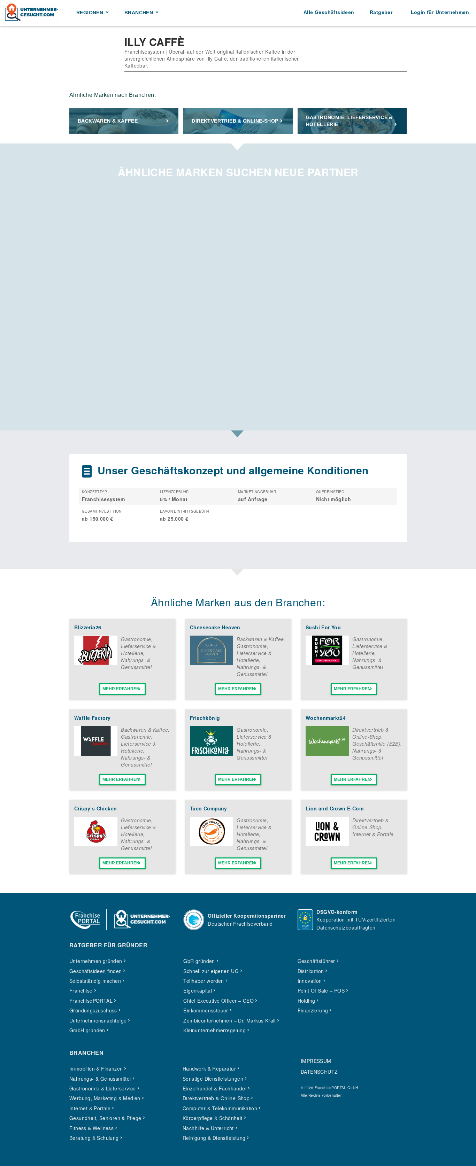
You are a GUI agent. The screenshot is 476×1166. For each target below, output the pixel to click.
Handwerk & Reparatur (209, 1068)
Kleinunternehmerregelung (214, 1030)
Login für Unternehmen (440, 12)
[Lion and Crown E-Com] (327, 844)
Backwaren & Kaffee (108, 121)
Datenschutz (319, 1071)
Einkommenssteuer (205, 1010)
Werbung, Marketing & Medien (104, 1098)
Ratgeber (381, 12)
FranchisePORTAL (91, 1000)
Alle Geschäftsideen (329, 12)
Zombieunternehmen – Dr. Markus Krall (229, 1020)
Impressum (316, 1060)
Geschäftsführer (316, 960)
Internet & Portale (372, 834)
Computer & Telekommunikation (220, 1108)
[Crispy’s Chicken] (95, 844)
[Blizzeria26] (95, 663)
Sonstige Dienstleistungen (213, 1078)
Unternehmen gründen (95, 960)
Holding (306, 1000)
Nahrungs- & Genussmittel (136, 663)
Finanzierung (313, 1010)
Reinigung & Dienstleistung (214, 1137)
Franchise (81, 990)
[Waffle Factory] (95, 754)
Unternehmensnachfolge (97, 1020)
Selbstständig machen (95, 980)
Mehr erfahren (120, 688)
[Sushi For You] (327, 663)
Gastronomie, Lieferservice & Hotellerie (349, 121)
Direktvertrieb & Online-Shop (235, 121)
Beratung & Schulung (94, 1137)
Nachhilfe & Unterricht (208, 1128)
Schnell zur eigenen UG (211, 970)
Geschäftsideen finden (95, 970)
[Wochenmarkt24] (327, 753)
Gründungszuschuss (93, 1010)
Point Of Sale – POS (321, 990)
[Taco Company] (211, 844)
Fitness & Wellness (91, 1128)
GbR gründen (199, 960)
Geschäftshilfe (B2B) (376, 743)
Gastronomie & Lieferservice (102, 1088)
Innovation (310, 980)
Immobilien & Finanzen (96, 1068)
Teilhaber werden (203, 980)
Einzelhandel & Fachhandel (214, 1088)
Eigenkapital (197, 990)
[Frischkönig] (211, 753)
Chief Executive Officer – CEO (218, 1000)
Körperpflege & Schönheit (213, 1117)
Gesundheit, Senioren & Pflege (105, 1117)
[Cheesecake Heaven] (211, 663)
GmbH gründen (87, 1030)
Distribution (311, 970)
